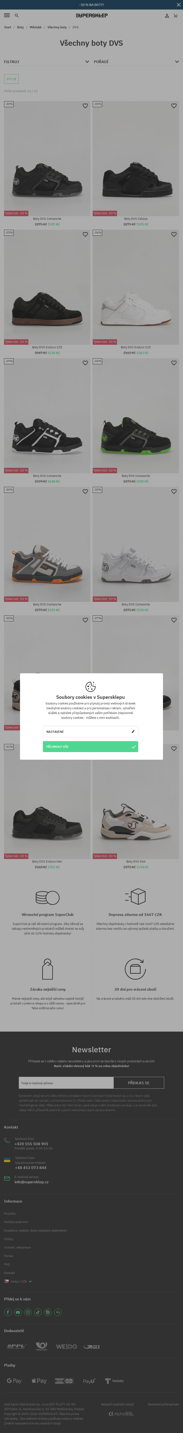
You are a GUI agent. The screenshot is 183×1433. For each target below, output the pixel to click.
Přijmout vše (57, 746)
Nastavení (55, 731)
